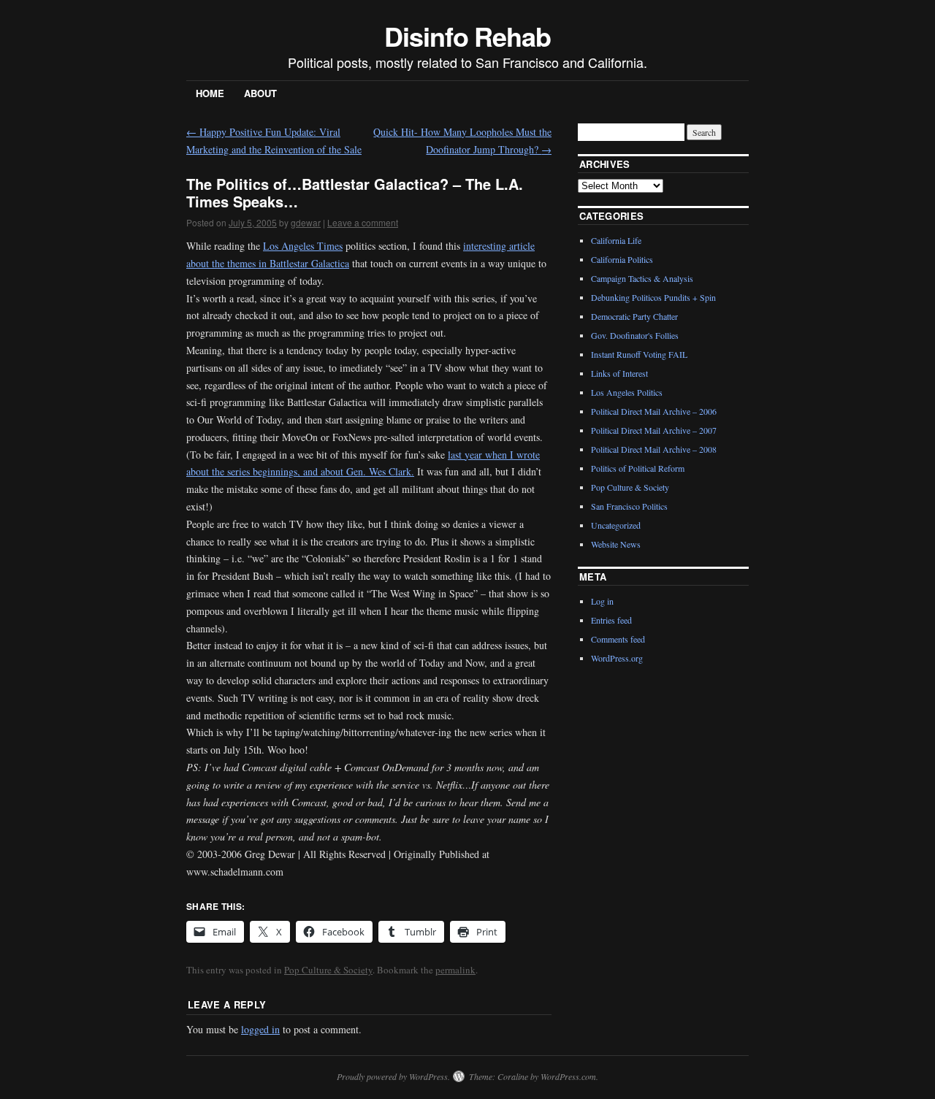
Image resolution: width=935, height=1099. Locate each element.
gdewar (306, 222)
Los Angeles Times (303, 246)
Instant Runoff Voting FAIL (639, 354)
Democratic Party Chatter (634, 316)
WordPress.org (617, 658)
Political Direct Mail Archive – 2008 (654, 449)
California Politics (622, 259)
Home (210, 93)
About (260, 93)
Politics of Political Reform (637, 468)
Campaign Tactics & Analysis (642, 278)
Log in (602, 601)
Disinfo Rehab (467, 36)
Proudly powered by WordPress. (393, 1076)
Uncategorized (616, 525)
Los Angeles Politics (627, 392)
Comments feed (618, 639)
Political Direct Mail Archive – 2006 (654, 411)
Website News (616, 544)
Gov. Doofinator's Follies (635, 335)
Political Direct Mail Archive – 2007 (654, 430)
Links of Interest (619, 373)
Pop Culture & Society (328, 969)
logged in (260, 1029)
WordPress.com (568, 1076)
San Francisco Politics (629, 506)
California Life (616, 240)
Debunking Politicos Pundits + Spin (653, 297)
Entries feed (611, 620)
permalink (455, 969)
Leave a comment (362, 222)
